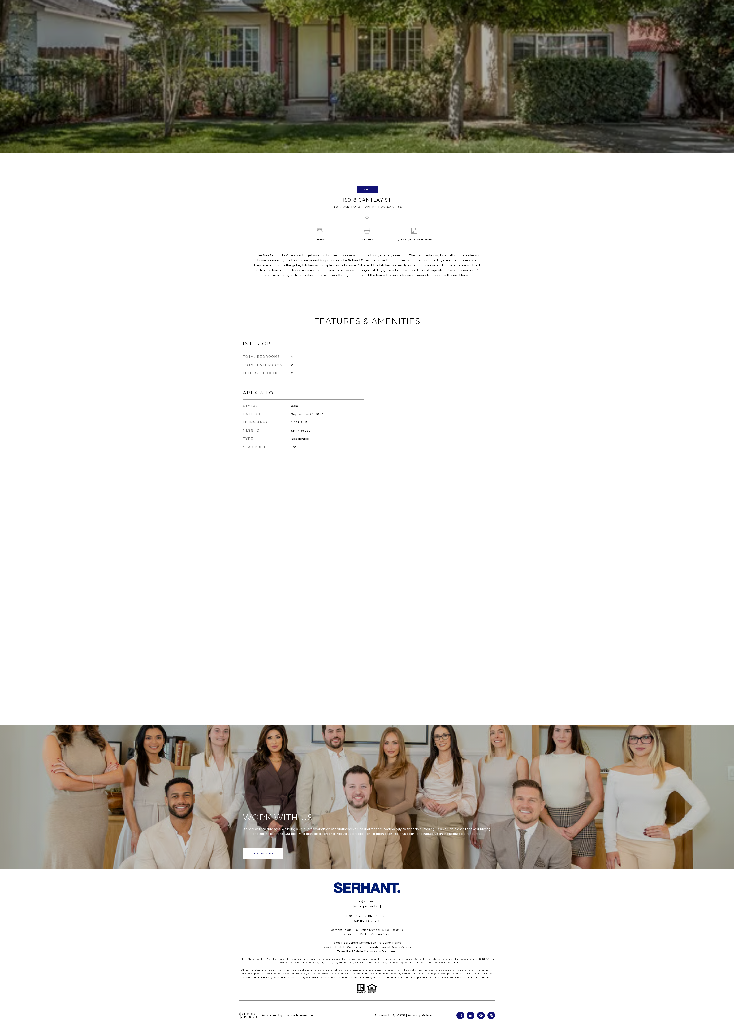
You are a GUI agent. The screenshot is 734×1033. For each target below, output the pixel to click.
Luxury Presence (298, 1015)
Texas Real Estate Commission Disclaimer (367, 951)
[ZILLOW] (491, 1015)
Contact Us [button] (263, 853)
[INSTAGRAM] (460, 1015)
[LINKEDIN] (470, 1015)
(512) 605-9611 (367, 901)
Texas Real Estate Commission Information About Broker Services (367, 947)
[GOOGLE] (481, 1015)
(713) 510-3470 (392, 930)
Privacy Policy (420, 1015)
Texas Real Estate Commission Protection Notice (367, 942)
